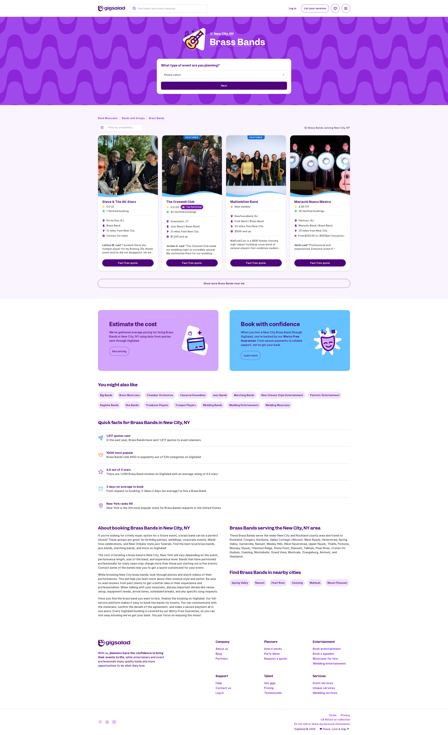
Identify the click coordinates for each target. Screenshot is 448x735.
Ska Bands (132, 405)
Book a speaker (323, 653)
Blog (219, 653)
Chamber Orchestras (160, 395)
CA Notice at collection (335, 719)
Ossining (297, 582)
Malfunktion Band (244, 202)
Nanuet (259, 582)
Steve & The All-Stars (119, 202)
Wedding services (325, 693)
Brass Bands (156, 118)
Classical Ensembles (193, 395)
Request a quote (275, 658)
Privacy (345, 715)
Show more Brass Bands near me (224, 283)
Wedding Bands (212, 405)
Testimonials (273, 693)
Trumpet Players (185, 405)
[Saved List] (335, 8)
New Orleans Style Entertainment (282, 395)
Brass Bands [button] (237, 42)
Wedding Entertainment (243, 405)
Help (219, 683)
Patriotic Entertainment (325, 395)
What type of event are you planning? (190, 65)
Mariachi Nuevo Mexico (312, 202)
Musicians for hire (325, 658)
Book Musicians (108, 118)
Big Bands (106, 395)
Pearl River (278, 582)
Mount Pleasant (337, 582)
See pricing (119, 351)
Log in (292, 8)
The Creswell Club (180, 202)
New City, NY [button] (224, 34)
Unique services (324, 688)
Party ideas (272, 653)
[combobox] (170, 8)
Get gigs (270, 683)
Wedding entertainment (329, 663)
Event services (323, 683)
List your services (315, 8)
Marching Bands (244, 395)
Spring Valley (240, 582)
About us (222, 649)
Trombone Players (157, 405)
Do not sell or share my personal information (322, 723)
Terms (333, 715)
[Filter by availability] (124, 127)
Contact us (223, 688)
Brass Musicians (129, 395)
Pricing (269, 688)
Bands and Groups (133, 118)
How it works (273, 649)
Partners (222, 658)
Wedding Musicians (277, 405)
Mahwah (315, 582)
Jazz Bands (220, 395)
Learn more (251, 355)
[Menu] (346, 8)
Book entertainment (327, 649)
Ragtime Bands (109, 405)
